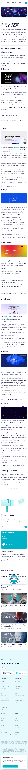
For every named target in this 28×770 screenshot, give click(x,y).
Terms (2, 725)
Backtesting (3, 702)
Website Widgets (18, 730)
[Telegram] (7, 663)
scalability (9, 39)
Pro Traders (17, 727)
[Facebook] (2, 663)
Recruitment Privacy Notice (7, 734)
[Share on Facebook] (11, 489)
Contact (3, 723)
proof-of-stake (4, 96)
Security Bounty (4, 732)
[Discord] (10, 663)
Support (3, 730)
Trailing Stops (4, 695)
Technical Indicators (19, 695)
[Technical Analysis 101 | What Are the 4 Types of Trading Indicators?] (14, 617)
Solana (2, 86)
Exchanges (17, 702)
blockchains (6, 55)
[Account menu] (26, 3)
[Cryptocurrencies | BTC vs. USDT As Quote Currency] (14, 598)
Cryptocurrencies (19, 715)
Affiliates (17, 725)
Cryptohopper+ (18, 700)
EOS (2, 207)
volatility (17, 173)
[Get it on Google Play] (20, 673)
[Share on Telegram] (17, 489)
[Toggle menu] (1, 3)
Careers (2, 718)
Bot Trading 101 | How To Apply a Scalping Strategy (12, 554)
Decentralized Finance (17, 149)
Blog (16, 693)
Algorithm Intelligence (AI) (6, 691)
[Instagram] (15, 663)
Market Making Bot (5, 686)
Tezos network (6, 369)
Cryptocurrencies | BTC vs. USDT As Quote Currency (13, 556)
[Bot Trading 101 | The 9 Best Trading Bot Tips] (14, 637)
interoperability (15, 59)
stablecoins (16, 147)
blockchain (19, 123)
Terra (2, 146)
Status (16, 734)
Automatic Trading (5, 681)
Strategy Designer (5, 700)
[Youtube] (12, 663)
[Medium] (18, 663)
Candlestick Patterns (19, 698)
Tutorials (17, 683)
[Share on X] (14, 489)
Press (2, 720)
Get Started (17, 681)
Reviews (16, 723)
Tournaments (4, 705)
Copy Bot (3, 693)
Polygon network (7, 316)
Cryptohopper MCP (5, 707)
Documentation (18, 686)
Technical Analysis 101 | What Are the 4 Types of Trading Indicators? (14, 559)
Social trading (4, 688)
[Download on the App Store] (7, 673)
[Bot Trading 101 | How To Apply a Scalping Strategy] (14, 578)
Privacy (2, 727)
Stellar (2, 420)
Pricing (16, 720)
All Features (3, 709)
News (16, 691)
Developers (17, 732)
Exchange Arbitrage (5, 683)
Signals (16, 718)
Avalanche (3, 260)
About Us (3, 715)
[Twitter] (5, 663)
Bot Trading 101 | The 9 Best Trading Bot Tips (11, 563)
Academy (17, 688)
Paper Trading (4, 698)
